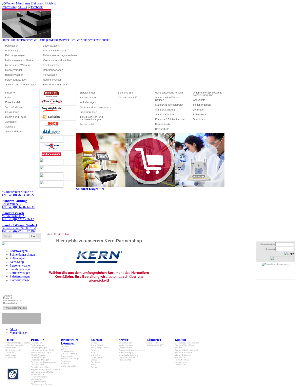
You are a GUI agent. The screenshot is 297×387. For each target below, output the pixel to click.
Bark (93, 352)
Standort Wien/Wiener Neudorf (167, 98)
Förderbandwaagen (16, 79)
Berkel (94, 343)
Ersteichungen (88, 92)
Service (65, 39)
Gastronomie (12, 112)
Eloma (94, 360)
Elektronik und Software (56, 84)
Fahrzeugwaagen (15, 55)
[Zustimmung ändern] (13, 374)
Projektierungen (88, 112)
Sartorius (95, 350)
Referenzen (199, 114)
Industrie (10, 92)
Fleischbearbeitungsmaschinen (60, 55)
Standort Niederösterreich (169, 104)
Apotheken (11, 121)
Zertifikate (198, 109)
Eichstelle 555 (125, 92)
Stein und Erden (14, 131)
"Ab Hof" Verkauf (14, 107)
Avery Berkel (97, 345)
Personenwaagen (20, 265)
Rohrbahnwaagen (53, 70)
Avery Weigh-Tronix (100, 348)
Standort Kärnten (164, 114)
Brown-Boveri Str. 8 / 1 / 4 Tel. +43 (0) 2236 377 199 (19, 228)
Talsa (93, 365)
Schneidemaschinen (22, 254)
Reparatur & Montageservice (95, 107)
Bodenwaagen (13, 50)
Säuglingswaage (20, 269)
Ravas (94, 367)
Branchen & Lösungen (35, 39)
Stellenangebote (202, 104)
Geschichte (199, 100)
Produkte (15, 39)
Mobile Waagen (14, 70)
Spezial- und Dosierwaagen (20, 84)
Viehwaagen (50, 74)
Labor (8, 97)
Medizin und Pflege (15, 117)
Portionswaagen (20, 272)
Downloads (199, 119)
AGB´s (22, 7)
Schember (95, 355)
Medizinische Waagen (17, 65)
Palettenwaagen (20, 276)
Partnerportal (87, 124)
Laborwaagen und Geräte (19, 60)
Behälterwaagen (14, 74)
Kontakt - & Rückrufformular (170, 119)
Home (5, 39)
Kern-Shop (17, 262)
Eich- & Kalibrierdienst (84, 39)
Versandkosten (19, 332)
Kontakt (104, 39)
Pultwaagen (11, 45)
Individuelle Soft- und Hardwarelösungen (91, 118)
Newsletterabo (163, 124)
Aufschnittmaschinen (54, 50)
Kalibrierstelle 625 (127, 97)
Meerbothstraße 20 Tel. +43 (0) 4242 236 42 (18, 216)
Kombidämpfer (51, 65)
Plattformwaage (20, 280)
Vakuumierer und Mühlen (57, 60)
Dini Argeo (95, 362)
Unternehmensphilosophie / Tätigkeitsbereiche (208, 94)
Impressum (9, 7)
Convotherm (96, 357)
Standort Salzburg (165, 109)
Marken (55, 39)
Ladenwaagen (51, 45)
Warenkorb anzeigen (16, 308)
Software (10, 126)
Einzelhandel (12, 102)
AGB (13, 329)
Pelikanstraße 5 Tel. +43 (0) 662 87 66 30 (18, 204)
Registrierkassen (52, 79)
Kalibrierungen (88, 102)
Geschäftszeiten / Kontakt (169, 92)
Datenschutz (162, 129)
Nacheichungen (88, 97)
